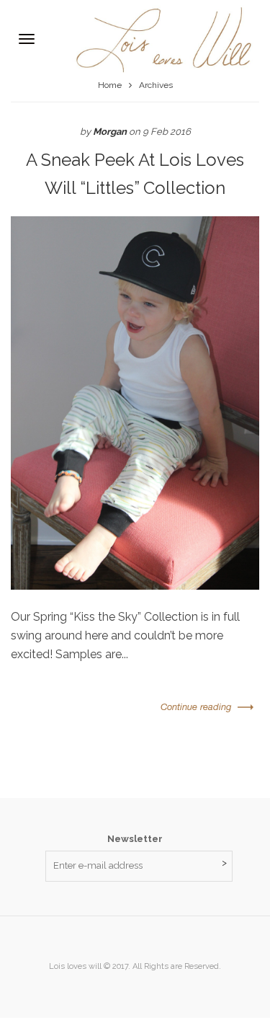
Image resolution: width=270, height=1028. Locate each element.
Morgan (110, 131)
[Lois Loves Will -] (156, 38)
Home (110, 85)
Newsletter (135, 838)
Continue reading (196, 706)
